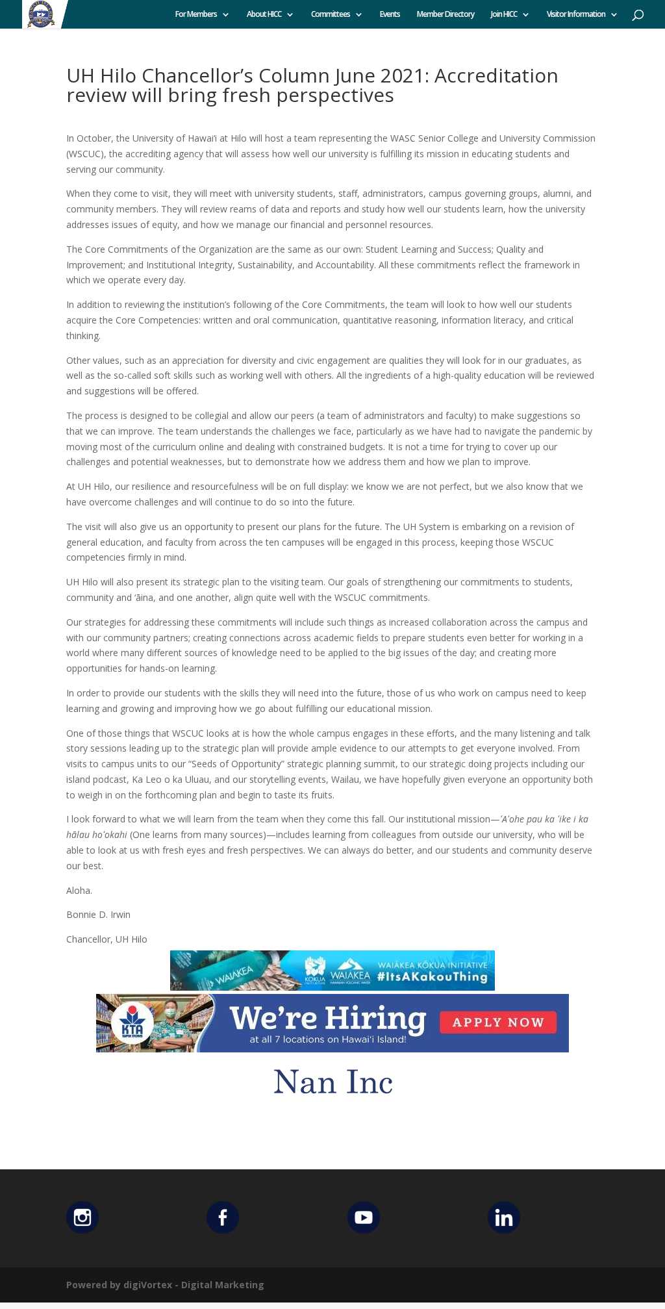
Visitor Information (576, 14)
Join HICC (504, 14)
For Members (196, 14)
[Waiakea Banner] (332, 982)
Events (390, 14)
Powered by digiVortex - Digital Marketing (165, 1284)
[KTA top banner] (332, 1044)
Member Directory (445, 14)
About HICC (264, 14)
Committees (330, 14)
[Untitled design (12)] (332, 1103)
